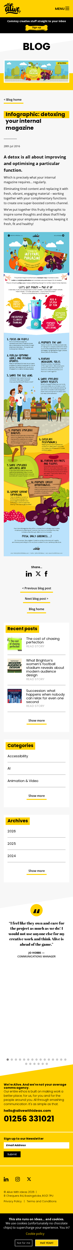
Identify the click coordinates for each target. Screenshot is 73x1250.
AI (8, 768)
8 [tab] (36, 1059)
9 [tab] (40, 1059)
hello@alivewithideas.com (27, 1110)
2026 (11, 831)
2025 (11, 843)
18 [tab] (34, 1064)
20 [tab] (43, 1064)
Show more (36, 720)
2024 (11, 856)
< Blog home (13, 100)
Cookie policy (35, 1234)
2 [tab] (12, 1059)
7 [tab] (32, 1059)
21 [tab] (47, 1064)
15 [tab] (65, 1059)
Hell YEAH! (46, 1243)
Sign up (36, 27)
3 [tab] (16, 1059)
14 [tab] (61, 1059)
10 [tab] (45, 1059)
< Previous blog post (36, 588)
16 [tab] (26, 1064)
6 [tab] (28, 1059)
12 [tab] (53, 1059)
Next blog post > (36, 599)
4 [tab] (20, 1059)
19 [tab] (38, 1064)
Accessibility (17, 756)
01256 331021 (29, 1118)
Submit (12, 1154)
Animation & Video (22, 780)
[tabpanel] (36, 939)
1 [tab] (8, 1059)
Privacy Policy (13, 1201)
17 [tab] (30, 1064)
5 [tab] (24, 1059)
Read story (35, 646)
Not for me (23, 1243)
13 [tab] (57, 1059)
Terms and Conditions (42, 1201)
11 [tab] (49, 1059)
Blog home (36, 609)
